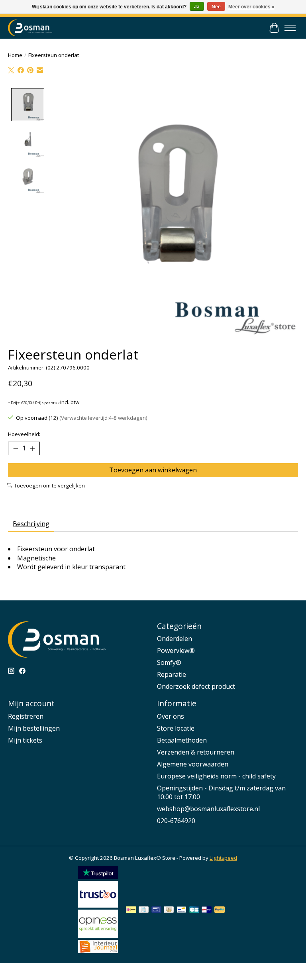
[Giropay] (207, 910)
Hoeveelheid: (24, 434)
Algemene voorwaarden (192, 764)
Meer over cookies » (251, 7)
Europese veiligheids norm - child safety (216, 776)
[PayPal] (219, 910)
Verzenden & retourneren (195, 752)
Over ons (170, 716)
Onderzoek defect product (196, 686)
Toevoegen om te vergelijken (49, 485)
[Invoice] (144, 910)
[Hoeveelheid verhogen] (32, 448)
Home (15, 55)
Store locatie (175, 728)
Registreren (25, 716)
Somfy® (169, 662)
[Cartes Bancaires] (194, 910)
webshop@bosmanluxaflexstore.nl (208, 808)
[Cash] (169, 910)
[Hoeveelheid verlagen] (15, 448)
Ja (197, 7)
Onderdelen (174, 638)
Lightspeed (223, 857)
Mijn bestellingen (34, 728)
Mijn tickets (25, 740)
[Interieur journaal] (98, 950)
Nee (216, 7)
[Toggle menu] (290, 28)
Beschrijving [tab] (31, 523)
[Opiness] (98, 935)
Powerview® (176, 650)
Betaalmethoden (182, 740)
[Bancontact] (181, 910)
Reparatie (171, 674)
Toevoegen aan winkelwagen (153, 470)
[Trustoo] (98, 905)
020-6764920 (176, 820)
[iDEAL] (131, 910)
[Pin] (156, 910)
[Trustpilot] (98, 876)
